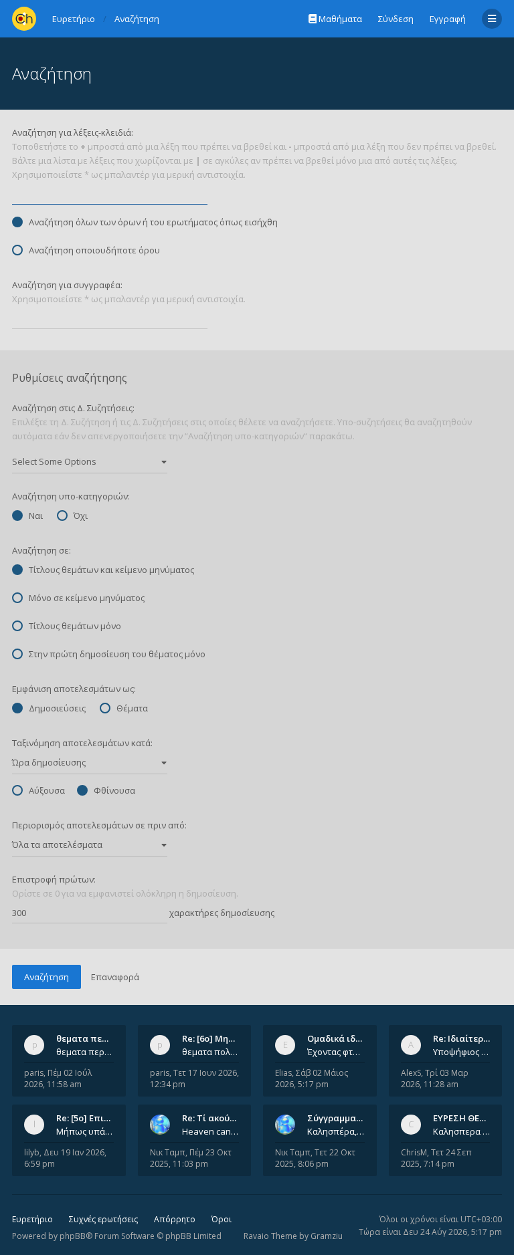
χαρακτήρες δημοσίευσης (220, 913)
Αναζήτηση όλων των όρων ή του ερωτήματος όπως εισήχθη (153, 222)
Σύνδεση (396, 19)
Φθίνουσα (114, 790)
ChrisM (414, 1152)
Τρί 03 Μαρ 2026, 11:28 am (434, 1078)
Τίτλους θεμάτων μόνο (75, 626)
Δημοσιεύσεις (57, 708)
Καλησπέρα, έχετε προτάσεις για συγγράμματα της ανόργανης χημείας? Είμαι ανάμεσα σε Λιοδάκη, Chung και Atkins (336, 1131)
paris (34, 1072)
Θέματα (132, 708)
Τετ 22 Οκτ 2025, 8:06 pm (315, 1158)
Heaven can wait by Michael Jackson (211, 1131)
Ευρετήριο (32, 1219)
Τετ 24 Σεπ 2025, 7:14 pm (436, 1158)
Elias (283, 1072)
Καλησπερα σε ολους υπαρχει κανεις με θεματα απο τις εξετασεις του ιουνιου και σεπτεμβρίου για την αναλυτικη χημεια (462, 1131)
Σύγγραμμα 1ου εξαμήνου (362, 1118)
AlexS (411, 1072)
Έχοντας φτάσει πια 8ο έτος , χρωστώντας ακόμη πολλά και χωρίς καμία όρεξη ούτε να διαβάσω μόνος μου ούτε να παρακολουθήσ (336, 1052)
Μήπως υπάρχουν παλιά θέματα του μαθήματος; (85, 1131)
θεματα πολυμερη (211, 1052)
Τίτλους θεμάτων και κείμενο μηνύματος (111, 570)
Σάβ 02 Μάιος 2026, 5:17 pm (311, 1078)
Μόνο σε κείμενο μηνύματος (87, 598)
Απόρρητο (174, 1219)
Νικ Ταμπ (167, 1152)
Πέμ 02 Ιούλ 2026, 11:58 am (58, 1078)
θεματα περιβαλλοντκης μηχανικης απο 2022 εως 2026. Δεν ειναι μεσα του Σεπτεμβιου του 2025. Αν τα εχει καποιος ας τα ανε (85, 1052)
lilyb (31, 1152)
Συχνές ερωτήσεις (103, 1219)
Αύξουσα (47, 790)
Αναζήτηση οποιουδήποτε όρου (94, 250)
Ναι (36, 515)
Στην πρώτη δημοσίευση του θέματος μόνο (117, 654)
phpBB (73, 1236)
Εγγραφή (448, 19)
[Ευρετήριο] (24, 19)
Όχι (81, 515)
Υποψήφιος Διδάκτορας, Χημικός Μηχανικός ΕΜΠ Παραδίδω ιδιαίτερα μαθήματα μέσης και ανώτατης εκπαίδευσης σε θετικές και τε (462, 1052)
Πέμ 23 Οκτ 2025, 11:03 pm (191, 1158)
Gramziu (327, 1236)
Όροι (221, 1219)
